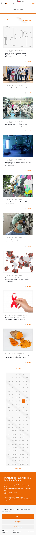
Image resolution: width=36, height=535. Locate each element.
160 (20, 461)
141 (16, 451)
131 (23, 444)
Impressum (31, 531)
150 (27, 454)
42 (27, 394)
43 (9, 398)
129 (16, 444)
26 (12, 388)
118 (20, 437)
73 (9, 414)
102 (27, 427)
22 (20, 384)
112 (20, 434)
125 (23, 441)
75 (16, 414)
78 (27, 414)
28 (20, 388)
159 (16, 461)
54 (27, 401)
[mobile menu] (33, 2)
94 (20, 424)
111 (16, 434)
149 (23, 454)
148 (20, 454)
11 (23, 378)
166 (20, 464)
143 (23, 451)
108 (27, 431)
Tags (14, 19)
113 (23, 434)
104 (13, 431)
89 (23, 421)
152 (13, 457)
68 (12, 411)
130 (20, 444)
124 (20, 441)
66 (27, 408)
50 (12, 401)
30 (27, 388)
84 (27, 418)
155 (23, 457)
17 (23, 381)
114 (27, 434)
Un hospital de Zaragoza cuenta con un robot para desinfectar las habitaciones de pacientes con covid (17, 164)
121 (9, 441)
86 (12, 421)
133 (9, 447)
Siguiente (17, 468)
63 (16, 408)
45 (16, 398)
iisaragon (9, 50)
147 (16, 454)
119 (23, 437)
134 (13, 447)
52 (20, 401)
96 (27, 424)
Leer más (28, 62)
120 (27, 437)
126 (27, 441)
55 (9, 404)
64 (20, 408)
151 (9, 457)
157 (9, 461)
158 (13, 461)
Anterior (18, 368)
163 (9, 464)
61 (9, 408)
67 (9, 411)
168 (27, 464)
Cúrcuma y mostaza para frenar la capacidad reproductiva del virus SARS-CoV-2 (17, 357)
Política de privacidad (18, 499)
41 (23, 394)
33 (16, 391)
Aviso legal (7, 499)
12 (27, 378)
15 (16, 381)
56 (12, 404)
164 (13, 464)
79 (9, 418)
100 (20, 427)
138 (27, 447)
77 (23, 414)
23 (23, 384)
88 (20, 421)
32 (12, 391)
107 (23, 431)
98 (12, 427)
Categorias (8, 19)
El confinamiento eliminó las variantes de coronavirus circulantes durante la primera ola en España (17, 279)
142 (20, 451)
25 (9, 388)
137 (23, 447)
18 (27, 381)
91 (9, 424)
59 (23, 404)
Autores (22, 19)
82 (20, 418)
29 (23, 388)
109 (9, 434)
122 (13, 441)
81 (16, 418)
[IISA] (7, 2)
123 (16, 441)
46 (20, 398)
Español (22, 1)
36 (27, 391)
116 (13, 437)
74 (12, 414)
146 (13, 454)
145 (9, 454)
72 (27, 411)
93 (16, 424)
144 (27, 451)
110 (13, 434)
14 (12, 381)
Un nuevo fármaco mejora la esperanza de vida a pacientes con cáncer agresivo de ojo (17, 241)
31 (9, 391)
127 (9, 444)
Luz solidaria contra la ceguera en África (16, 88)
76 (20, 414)
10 (20, 378)
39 (16, 394)
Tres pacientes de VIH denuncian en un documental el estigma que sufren (16, 318)
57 (16, 404)
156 (27, 457)
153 (16, 457)
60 (27, 404)
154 (20, 457)
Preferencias (18, 527)
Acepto (18, 516)
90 (27, 421)
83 (23, 418)
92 (12, 424)
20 (12, 384)
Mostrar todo (27, 21)
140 (13, 451)
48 (27, 398)
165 (16, 464)
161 (23, 461)
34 (20, 391)
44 (12, 398)
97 (9, 427)
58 (20, 404)
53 (23, 401)
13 (9, 381)
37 (9, 394)
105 (16, 431)
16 (20, 381)
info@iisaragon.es (9, 494)
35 (23, 391)
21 (16, 384)
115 (9, 437)
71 (23, 411)
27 (16, 388)
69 (16, 411)
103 (9, 431)
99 (16, 427)
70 (20, 411)
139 (9, 451)
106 (20, 431)
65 (23, 408)
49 (9, 401)
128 (13, 444)
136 (20, 447)
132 (27, 444)
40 (20, 394)
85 (9, 421)
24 (27, 384)
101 (23, 427)
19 (9, 384)
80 (12, 418)
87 (16, 421)
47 (23, 398)
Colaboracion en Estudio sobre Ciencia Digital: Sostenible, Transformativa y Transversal (16, 55)
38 (12, 394)
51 (16, 401)
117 (16, 437)
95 (23, 424)
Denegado (18, 522)
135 (16, 447)
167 (23, 464)
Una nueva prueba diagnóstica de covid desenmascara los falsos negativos (16, 125)
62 (12, 408)
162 (27, 461)
